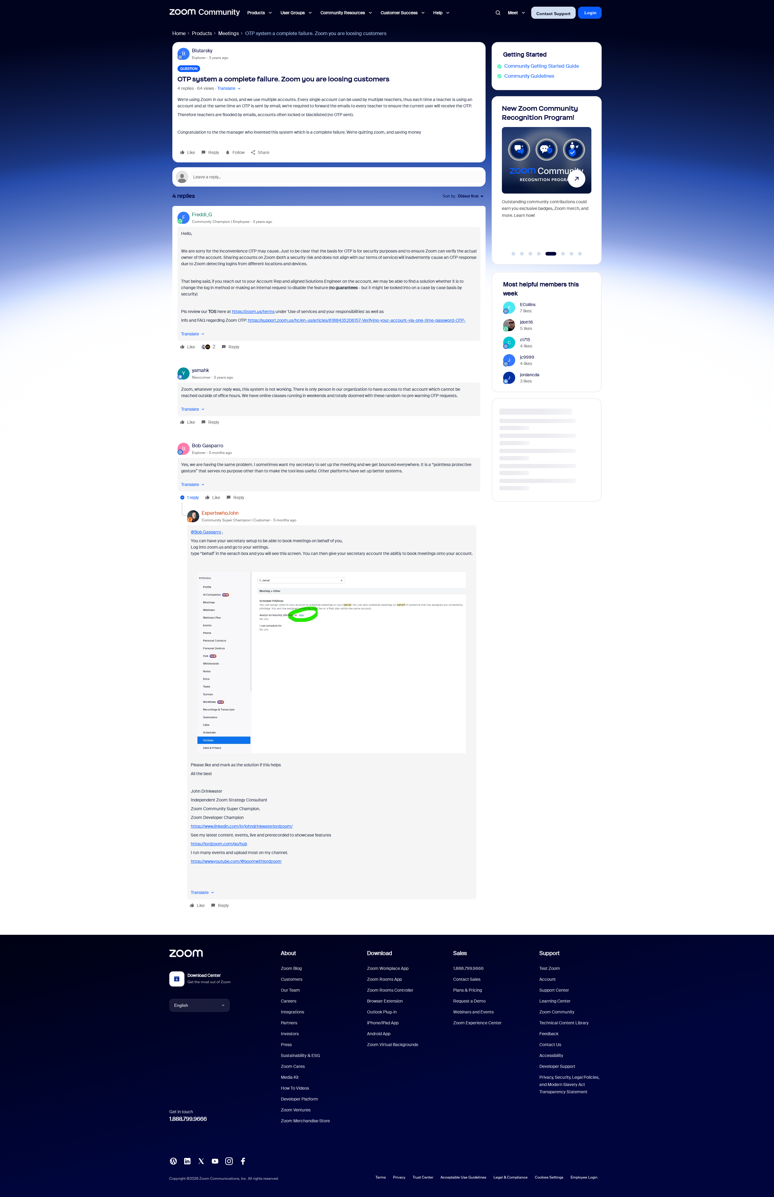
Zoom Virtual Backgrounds (392, 1044)
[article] (328, 281)
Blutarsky (202, 50)
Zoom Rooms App (384, 979)
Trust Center (423, 1177)
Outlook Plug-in (382, 1012)
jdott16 (526, 322)
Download (379, 953)
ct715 (525, 339)
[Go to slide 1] (513, 254)
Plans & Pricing (467, 990)
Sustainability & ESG (300, 1055)
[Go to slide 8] (580, 254)
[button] (229, 88)
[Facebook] (243, 1160)
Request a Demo (469, 1001)
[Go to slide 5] (547, 254)
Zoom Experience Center (477, 1023)
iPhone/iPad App (382, 1023)
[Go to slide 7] (571, 254)
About (288, 953)
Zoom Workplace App (387, 968)
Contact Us (550, 1044)
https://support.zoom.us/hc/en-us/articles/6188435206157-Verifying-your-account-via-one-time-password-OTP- (357, 320)
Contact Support (553, 13)
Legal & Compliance (510, 1177)
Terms (381, 1177)
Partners (289, 1023)
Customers (291, 979)
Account (547, 979)
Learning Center (555, 1001)
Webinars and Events (473, 1012)
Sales (460, 953)
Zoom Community (556, 1012)
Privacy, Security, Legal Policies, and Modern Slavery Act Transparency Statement (569, 1084)
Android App (378, 1033)
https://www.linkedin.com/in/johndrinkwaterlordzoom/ (242, 826)
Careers (288, 1001)
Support (549, 953)
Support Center (554, 990)
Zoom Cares (293, 1066)
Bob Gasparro (207, 445)
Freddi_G (202, 214)
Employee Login (584, 1177)
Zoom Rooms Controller (390, 990)
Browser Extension (385, 1001)
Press (286, 1044)
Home (179, 33)
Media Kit (290, 1077)
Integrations (292, 1012)
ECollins (527, 304)
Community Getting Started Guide (541, 66)
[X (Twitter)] (201, 1160)
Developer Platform (299, 1099)
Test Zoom (549, 968)
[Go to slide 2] (522, 254)
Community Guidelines (529, 76)
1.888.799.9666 (188, 1119)
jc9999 (527, 357)
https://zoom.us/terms (253, 311)
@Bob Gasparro (206, 532)
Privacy (399, 1177)
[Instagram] (229, 1160)
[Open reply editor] (329, 177)
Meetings (228, 33)
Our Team (290, 990)
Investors (290, 1033)
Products (202, 33)
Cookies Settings (549, 1177)
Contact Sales (466, 979)
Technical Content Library (564, 1023)
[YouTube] (215, 1160)
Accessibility (551, 1055)
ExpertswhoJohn (220, 513)
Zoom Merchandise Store (305, 1121)
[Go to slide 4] (539, 254)
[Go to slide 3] (530, 254)
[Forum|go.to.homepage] (204, 12)
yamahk (200, 370)
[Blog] (173, 1160)
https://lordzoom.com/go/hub (219, 843)
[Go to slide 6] (559, 254)
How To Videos (295, 1088)
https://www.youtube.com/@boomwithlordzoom (236, 861)
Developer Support (557, 1066)
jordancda (529, 374)
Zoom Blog (291, 968)
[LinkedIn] (187, 1160)
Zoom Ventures (296, 1110)
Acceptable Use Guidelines (463, 1177)
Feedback (548, 1033)
